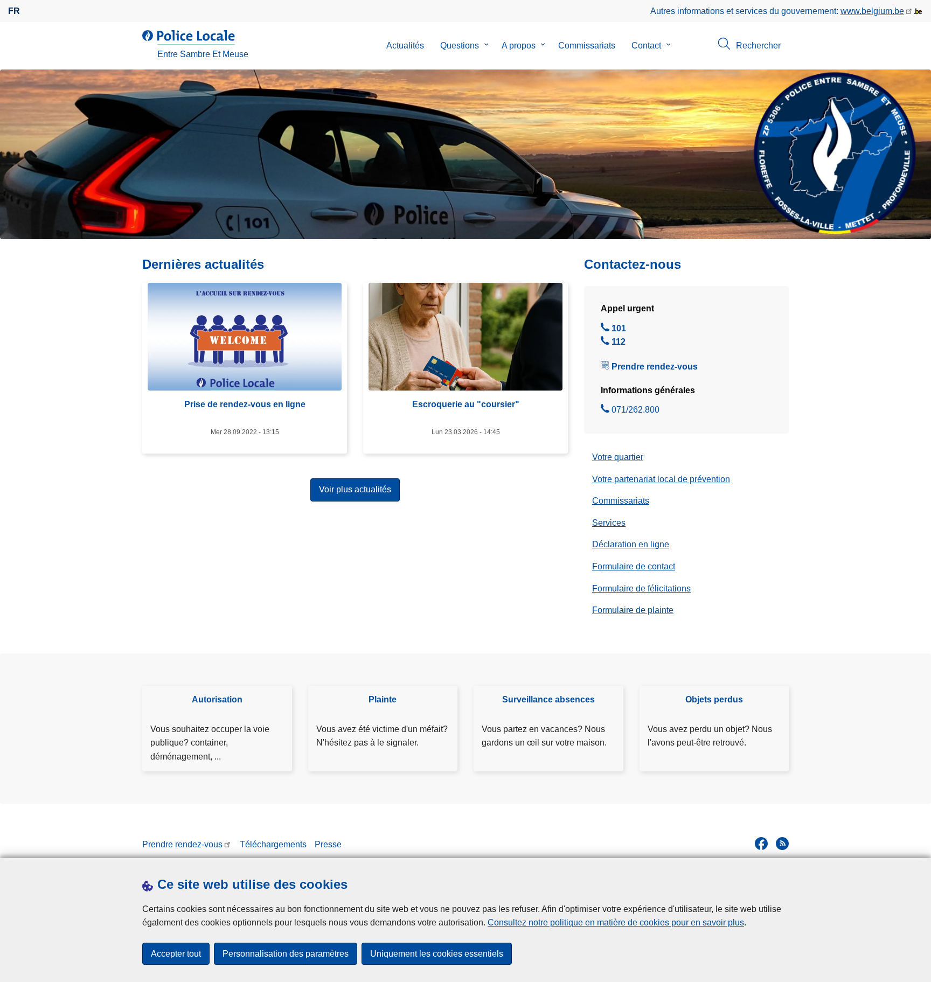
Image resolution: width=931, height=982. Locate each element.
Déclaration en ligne (630, 544)
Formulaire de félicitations (641, 588)
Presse (328, 844)
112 (619, 343)
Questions (459, 45)
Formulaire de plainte (632, 610)
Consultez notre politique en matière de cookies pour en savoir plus (616, 922)
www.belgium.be (872, 11)
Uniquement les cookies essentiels (436, 953)
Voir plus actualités (355, 489)
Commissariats (586, 45)
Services (609, 522)
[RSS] (782, 843)
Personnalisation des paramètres (286, 953)
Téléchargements (273, 844)
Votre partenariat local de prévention (661, 479)
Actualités (405, 45)
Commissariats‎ (620, 500)
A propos (519, 45)
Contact (646, 45)
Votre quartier (617, 457)
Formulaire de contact (633, 566)
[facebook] (761, 843)
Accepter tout (176, 953)
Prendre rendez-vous (655, 366)
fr (14, 11)
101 (619, 330)
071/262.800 (635, 411)
